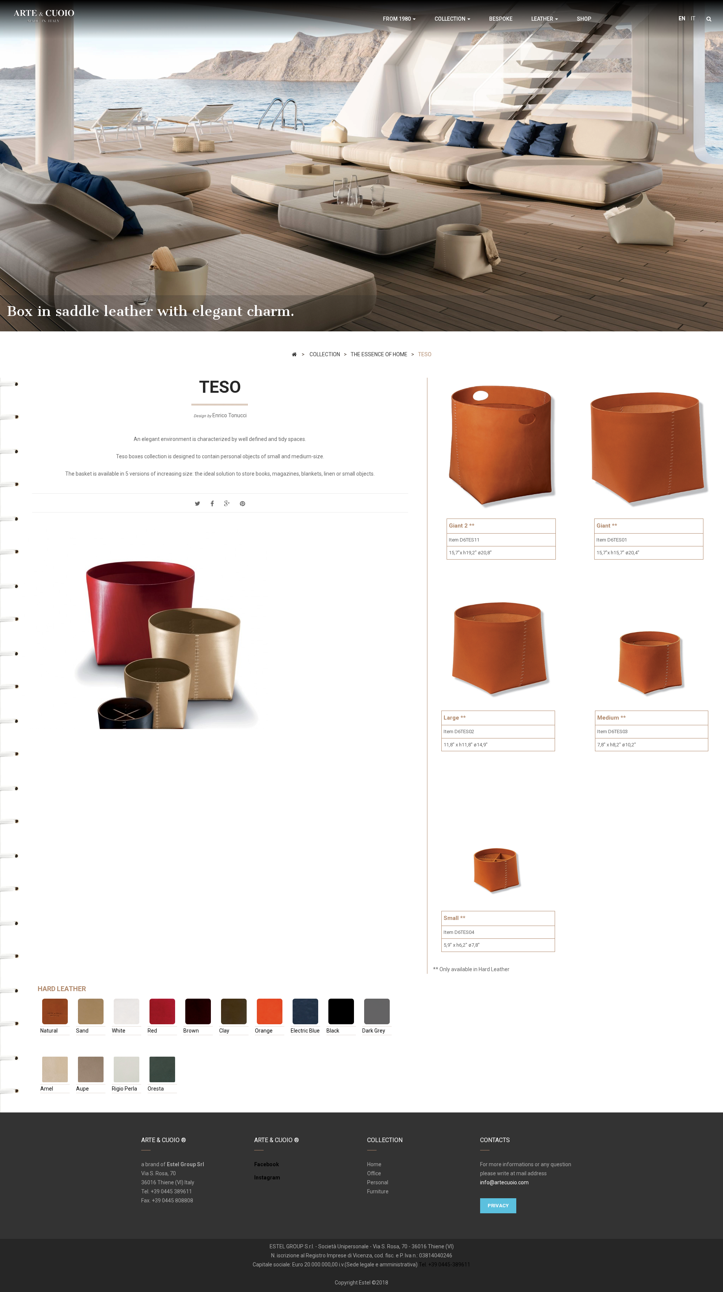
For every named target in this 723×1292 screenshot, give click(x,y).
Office (374, 1173)
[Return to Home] (294, 354)
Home (374, 1164)
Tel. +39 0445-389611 (444, 1264)
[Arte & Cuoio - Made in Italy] (44, 15)
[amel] (55, 1069)
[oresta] (162, 1069)
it (693, 18)
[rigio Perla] (126, 1069)
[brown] (198, 1011)
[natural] (55, 1011)
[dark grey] (377, 1011)
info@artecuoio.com (504, 1182)
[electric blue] (305, 1011)
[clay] (234, 1011)
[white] (126, 1011)
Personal (377, 1182)
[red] (162, 1011)
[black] (341, 1011)
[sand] (91, 1011)
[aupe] (91, 1069)
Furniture (378, 1191)
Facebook (266, 1164)
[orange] (270, 1011)
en (682, 18)
